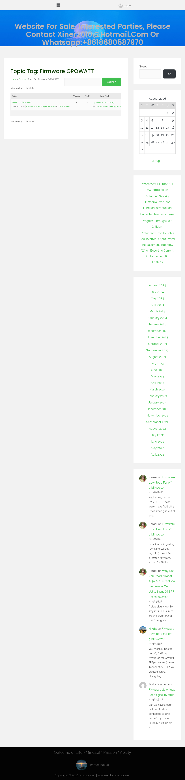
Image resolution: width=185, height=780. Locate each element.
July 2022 (157, 435)
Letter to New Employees (157, 214)
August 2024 (157, 285)
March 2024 (157, 311)
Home (13, 79)
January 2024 (157, 324)
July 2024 (157, 292)
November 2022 (157, 415)
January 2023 (157, 402)
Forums (22, 79)
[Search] (169, 73)
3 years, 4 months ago (104, 102)
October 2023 (157, 344)
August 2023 (157, 357)
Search (144, 66)
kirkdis (153, 628)
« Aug (156, 161)
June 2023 (157, 370)
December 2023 (157, 331)
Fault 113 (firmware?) (22, 102)
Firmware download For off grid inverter (162, 483)
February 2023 (157, 396)
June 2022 (157, 441)
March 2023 (157, 389)
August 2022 (157, 428)
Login (127, 5)
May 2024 (157, 298)
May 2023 (157, 376)
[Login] (120, 5)
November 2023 (157, 337)
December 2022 (157, 409)
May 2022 (157, 448)
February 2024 (157, 318)
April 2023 (157, 383)
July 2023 (157, 363)
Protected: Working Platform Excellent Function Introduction (157, 202)
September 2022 (157, 422)
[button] (58, 5)
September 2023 (157, 350)
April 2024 (157, 305)
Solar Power (64, 106)
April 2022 (157, 454)
